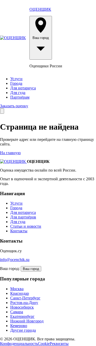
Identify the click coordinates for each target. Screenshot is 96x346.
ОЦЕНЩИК (40, 9)
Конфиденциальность (19, 343)
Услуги (16, 79)
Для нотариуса (23, 88)
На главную (10, 153)
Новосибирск (22, 307)
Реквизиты (59, 343)
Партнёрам (19, 97)
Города (16, 83)
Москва (17, 289)
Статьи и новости (25, 226)
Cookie (44, 343)
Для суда (17, 92)
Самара (16, 312)
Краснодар (19, 293)
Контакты (18, 231)
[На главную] (13, 38)
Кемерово (18, 325)
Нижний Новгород (27, 321)
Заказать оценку (14, 106)
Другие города (23, 330)
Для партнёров (23, 217)
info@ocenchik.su (14, 259)
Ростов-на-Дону (24, 302)
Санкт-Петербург (25, 298)
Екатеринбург (22, 316)
